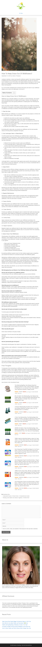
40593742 (21, 477)
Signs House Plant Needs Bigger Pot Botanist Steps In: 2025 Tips (16, 621)
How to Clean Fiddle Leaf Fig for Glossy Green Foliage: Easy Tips (16, 628)
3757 (20, 433)
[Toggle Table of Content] (13, 93)
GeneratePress (29, 645)
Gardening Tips (6, 494)
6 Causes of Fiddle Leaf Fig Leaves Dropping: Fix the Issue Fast (16, 626)
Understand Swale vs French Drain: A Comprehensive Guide (16, 496)
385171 (20, 423)
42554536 (21, 466)
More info (19, 393)
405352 (20, 402)
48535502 (21, 455)
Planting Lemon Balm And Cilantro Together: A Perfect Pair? (16, 497)
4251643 (21, 411)
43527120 (21, 488)
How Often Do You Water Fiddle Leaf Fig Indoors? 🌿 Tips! (15, 623)
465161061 (21, 445)
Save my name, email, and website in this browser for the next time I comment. (20, 528)
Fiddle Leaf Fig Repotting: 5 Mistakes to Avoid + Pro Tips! (14, 624)
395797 (20, 391)
